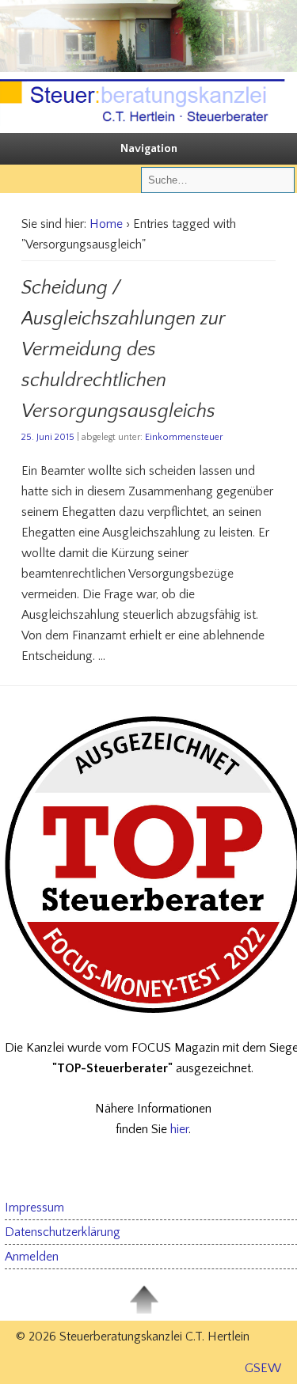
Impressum (34, 1207)
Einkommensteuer (184, 437)
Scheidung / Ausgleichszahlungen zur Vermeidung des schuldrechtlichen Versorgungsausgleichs (123, 350)
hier (179, 1129)
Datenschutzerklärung (62, 1232)
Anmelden (32, 1256)
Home (106, 224)
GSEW (263, 1368)
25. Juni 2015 (47, 437)
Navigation (148, 148)
